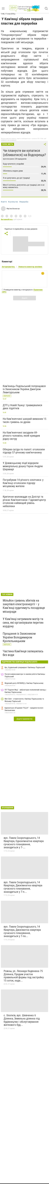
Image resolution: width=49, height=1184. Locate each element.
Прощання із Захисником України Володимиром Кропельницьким (19, 637)
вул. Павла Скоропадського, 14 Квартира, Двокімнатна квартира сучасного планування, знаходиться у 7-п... (23, 887)
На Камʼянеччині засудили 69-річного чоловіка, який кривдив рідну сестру (21, 435)
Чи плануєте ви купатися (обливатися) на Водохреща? (24, 152)
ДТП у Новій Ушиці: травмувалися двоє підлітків (22, 407)
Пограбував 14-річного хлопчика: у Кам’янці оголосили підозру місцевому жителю (23, 483)
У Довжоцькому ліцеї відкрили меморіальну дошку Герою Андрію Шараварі (23, 466)
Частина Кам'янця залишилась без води (23, 653)
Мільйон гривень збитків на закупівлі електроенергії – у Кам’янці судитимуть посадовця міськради (24, 606)
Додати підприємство (24, 719)
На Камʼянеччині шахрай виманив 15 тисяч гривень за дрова (24, 420)
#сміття (4, 202)
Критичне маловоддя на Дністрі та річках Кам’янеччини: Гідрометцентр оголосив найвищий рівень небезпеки (24, 501)
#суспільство (13, 202)
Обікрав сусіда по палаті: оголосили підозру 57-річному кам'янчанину (24, 451)
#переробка (23, 202)
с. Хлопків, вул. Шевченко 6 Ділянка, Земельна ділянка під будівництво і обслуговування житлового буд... (22, 1020)
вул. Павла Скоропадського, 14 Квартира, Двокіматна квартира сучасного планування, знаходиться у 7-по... (22, 931)
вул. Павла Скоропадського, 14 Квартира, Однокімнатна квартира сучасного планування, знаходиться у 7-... (24, 842)
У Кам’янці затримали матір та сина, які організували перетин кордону (23, 622)
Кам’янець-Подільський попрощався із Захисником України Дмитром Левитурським (24, 389)
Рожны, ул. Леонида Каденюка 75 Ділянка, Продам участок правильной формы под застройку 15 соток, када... (24, 975)
